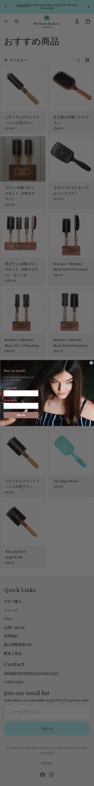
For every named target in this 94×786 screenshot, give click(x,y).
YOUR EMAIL (10, 401)
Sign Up (21, 415)
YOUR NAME (10, 388)
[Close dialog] (91, 362)
